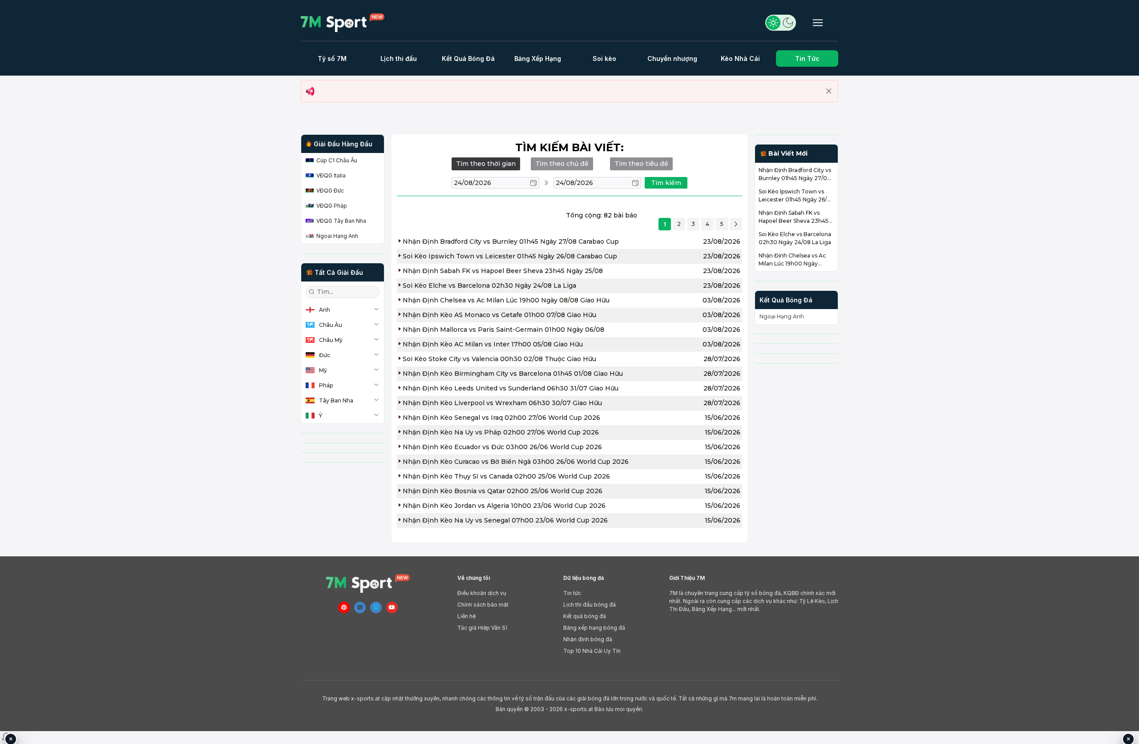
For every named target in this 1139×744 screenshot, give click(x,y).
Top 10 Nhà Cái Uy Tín (592, 650)
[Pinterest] (344, 607)
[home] (346, 22)
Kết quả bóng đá (584, 616)
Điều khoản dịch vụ (481, 593)
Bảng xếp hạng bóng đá (594, 627)
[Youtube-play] (392, 607)
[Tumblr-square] (360, 607)
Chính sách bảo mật (483, 604)
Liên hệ (466, 616)
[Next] (736, 224)
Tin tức (572, 593)
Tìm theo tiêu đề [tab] (641, 164)
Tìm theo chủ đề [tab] (562, 164)
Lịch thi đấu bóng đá (589, 604)
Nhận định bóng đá (587, 639)
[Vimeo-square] (376, 607)
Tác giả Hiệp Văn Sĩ (482, 627)
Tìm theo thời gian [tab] (486, 164)
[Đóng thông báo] (829, 91)
